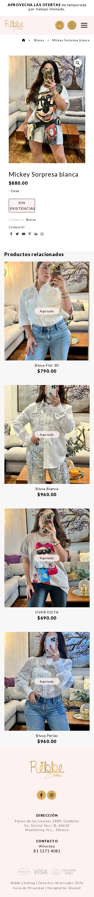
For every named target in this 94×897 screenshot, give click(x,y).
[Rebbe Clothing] (14, 25)
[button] (78, 63)
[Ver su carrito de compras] (59, 25)
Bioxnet (75, 888)
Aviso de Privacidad (28, 888)
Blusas (39, 40)
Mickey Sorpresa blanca (71, 40)
